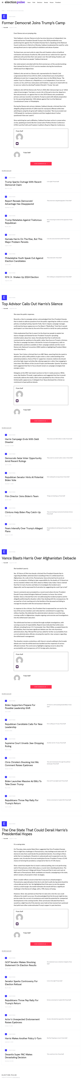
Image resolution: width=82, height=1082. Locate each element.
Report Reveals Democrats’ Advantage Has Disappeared (19, 203)
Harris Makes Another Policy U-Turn (23, 1038)
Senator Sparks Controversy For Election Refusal (21, 983)
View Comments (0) (40, 163)
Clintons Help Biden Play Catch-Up (23, 512)
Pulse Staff (5, 27)
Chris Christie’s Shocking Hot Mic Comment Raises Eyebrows (22, 764)
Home (3, 10)
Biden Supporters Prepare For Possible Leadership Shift (20, 707)
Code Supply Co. (16, 1077)
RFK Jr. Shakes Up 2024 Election (22, 277)
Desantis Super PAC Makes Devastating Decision (18, 1056)
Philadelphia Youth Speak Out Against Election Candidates (24, 260)
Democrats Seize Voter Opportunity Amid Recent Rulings (23, 460)
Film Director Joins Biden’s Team (22, 496)
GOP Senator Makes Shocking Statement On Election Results (20, 964)
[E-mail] (17, 144)
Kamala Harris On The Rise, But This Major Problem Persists (23, 241)
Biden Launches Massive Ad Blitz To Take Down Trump (23, 783)
